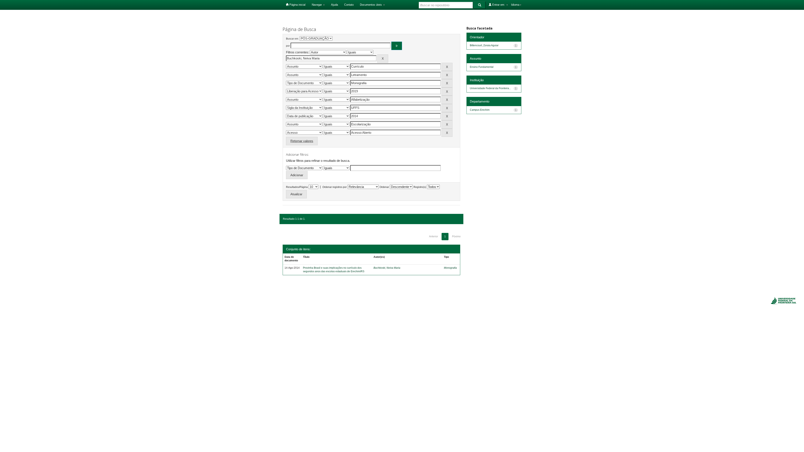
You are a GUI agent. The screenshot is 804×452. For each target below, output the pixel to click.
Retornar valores (301, 141)
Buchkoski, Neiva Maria (387, 267)
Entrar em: (498, 4)
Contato (349, 4)
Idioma (515, 4)
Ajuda (334, 4)
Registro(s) (420, 187)
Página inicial (297, 4)
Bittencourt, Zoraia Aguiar (484, 45)
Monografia (450, 267)
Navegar (317, 4)
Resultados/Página (297, 187)
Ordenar (384, 187)
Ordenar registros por (334, 187)
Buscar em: (292, 38)
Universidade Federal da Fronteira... (490, 88)
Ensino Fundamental (481, 66)
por (288, 45)
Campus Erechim (480, 109)
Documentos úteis (371, 4)
